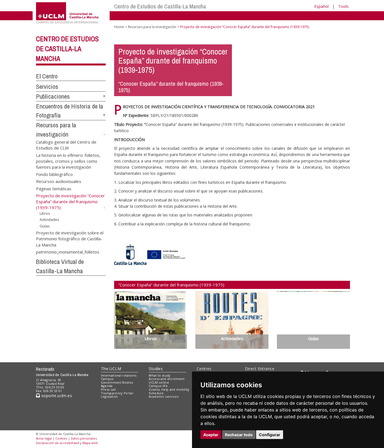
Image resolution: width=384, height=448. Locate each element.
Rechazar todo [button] (239, 434)
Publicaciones (53, 96)
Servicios (47, 86)
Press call (108, 389)
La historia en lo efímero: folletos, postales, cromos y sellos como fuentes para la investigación (68, 161)
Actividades (49, 219)
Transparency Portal (117, 393)
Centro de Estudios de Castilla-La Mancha (160, 6)
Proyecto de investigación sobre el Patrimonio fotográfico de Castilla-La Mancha (69, 238)
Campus (107, 379)
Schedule (156, 393)
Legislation (109, 396)
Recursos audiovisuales (58, 181)
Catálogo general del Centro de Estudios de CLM (66, 144)
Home (119, 26)
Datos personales (84, 438)
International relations (119, 375)
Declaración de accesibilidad (57, 443)
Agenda (107, 386)
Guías (45, 225)
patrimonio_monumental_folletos (67, 252)
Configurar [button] (269, 434)
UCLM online (159, 382)
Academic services (164, 396)
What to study (159, 375)
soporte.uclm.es (56, 395)
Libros (45, 213)
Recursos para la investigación (152, 26)
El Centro (47, 76)
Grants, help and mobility (169, 389)
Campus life (158, 386)
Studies (156, 368)
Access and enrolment (166, 379)
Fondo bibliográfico (54, 174)
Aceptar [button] (210, 434)
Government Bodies (117, 382)
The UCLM (111, 368)
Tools (343, 6)
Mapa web (90, 443)
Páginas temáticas (53, 188)
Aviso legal (44, 438)
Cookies (61, 438)
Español (321, 6)
